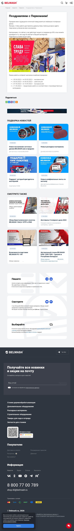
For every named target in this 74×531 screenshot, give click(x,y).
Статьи (27, 470)
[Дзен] (25, 476)
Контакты (37, 470)
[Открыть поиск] (62, 3)
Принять (18, 526)
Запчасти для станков (16, 422)
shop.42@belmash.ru (17, 490)
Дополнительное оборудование (20, 406)
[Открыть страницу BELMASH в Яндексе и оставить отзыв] (12, 432)
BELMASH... (61, 259)
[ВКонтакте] (9, 102)
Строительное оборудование (19, 414)
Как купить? (11, 457)
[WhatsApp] (6, 102)
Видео (19, 470)
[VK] (51, 279)
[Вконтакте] (9, 476)
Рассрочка (10, 453)
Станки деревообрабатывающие (21, 402)
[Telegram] (14, 102)
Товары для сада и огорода (19, 418)
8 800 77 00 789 (22, 485)
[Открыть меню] (71, 3)
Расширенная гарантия (38, 450)
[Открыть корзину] (66, 3)
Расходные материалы (17, 410)
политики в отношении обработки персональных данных (39, 514)
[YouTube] (47, 301)
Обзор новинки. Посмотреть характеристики (49, 260)
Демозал (34, 453)
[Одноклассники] (17, 102)
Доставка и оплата (13, 450)
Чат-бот (63, 352)
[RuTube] (51, 301)
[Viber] (11, 102)
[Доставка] (51, 324)
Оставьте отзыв (24, 432)
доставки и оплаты (31, 332)
